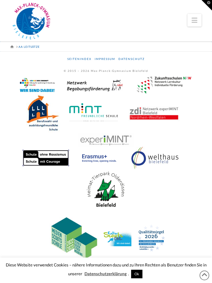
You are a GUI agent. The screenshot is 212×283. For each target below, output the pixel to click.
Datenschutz (131, 59)
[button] (194, 20)
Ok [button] (136, 274)
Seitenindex (79, 59)
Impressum (105, 59)
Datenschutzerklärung (105, 273)
